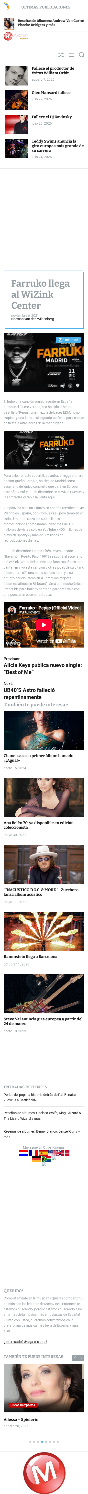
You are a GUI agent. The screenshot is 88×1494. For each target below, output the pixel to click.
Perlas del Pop (28, 1405)
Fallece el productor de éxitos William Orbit (53, 70)
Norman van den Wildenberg (32, 319)
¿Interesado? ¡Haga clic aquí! (25, 1342)
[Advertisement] (44, 214)
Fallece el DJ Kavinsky (52, 117)
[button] (75, 1358)
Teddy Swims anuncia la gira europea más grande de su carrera (58, 146)
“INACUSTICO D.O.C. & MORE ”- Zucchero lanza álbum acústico (41, 892)
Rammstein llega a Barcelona (30, 956)
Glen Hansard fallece (51, 92)
